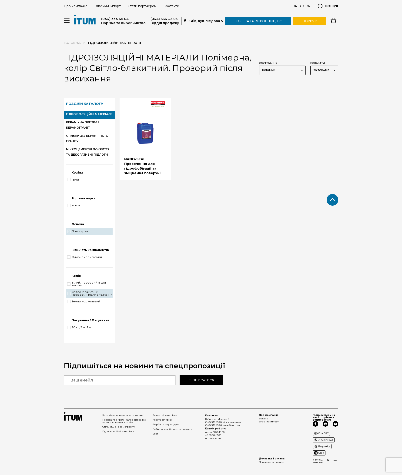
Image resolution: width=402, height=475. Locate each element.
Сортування (268, 63)
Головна (72, 43)
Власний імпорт (107, 6)
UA (294, 6)
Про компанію (75, 6)
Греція (76, 179)
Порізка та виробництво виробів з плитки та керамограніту (124, 421)
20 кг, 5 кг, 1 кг (82, 327)
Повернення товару (271, 462)
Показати (317, 63)
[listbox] (282, 70)
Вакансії (264, 418)
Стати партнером (142, 6)
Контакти (171, 6)
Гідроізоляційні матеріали (118, 431)
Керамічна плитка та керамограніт (123, 415)
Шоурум (310, 21)
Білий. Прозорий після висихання (89, 284)
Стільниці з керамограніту (118, 426)
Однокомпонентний (87, 257)
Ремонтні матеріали (165, 415)
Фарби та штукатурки (166, 424)
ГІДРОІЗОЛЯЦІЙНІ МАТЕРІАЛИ (89, 114)
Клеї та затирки (162, 419)
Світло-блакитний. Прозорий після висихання (92, 293)
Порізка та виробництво (258, 21)
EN (308, 6)
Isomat (76, 205)
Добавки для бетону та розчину (172, 429)
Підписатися (201, 380)
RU (301, 6)
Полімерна (80, 231)
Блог (155, 433)
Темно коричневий (86, 301)
